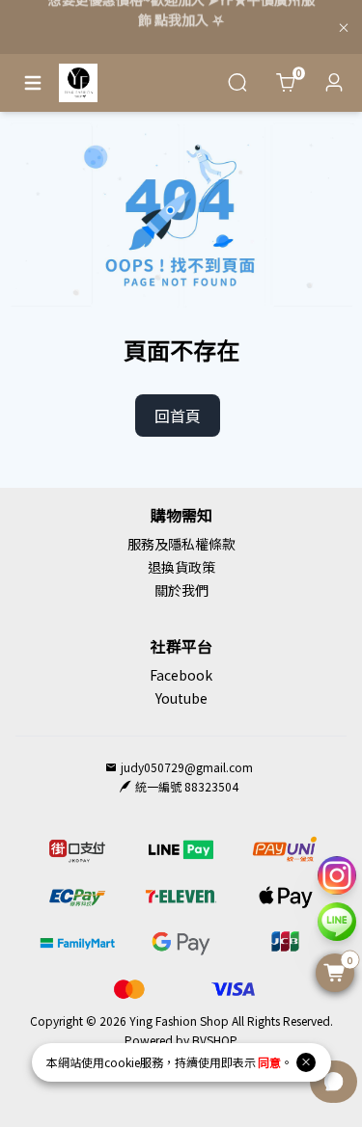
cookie (122, 1062)
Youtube (181, 698)
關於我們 (181, 590)
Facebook (181, 674)
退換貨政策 (181, 567)
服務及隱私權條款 (181, 543)
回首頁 (177, 415)
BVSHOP (214, 1040)
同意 (269, 1062)
